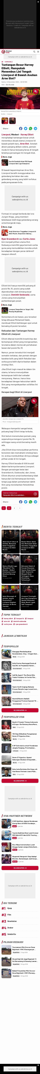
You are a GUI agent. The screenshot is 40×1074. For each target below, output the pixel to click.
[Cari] (34, 51)
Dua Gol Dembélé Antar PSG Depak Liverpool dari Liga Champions (20, 162)
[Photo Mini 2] (12, 121)
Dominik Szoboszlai (20, 294)
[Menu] (38, 51)
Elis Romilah (10, 85)
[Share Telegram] (35, 128)
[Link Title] (6, 654)
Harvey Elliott (27, 134)
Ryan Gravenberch (10, 239)
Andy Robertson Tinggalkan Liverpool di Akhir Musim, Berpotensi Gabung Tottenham (22, 233)
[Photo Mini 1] (5, 121)
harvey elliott (8, 618)
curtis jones (8, 624)
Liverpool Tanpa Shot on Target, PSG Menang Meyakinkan (21, 310)
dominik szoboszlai (19, 621)
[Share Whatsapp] (30, 128)
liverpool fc (20, 618)
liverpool (30, 618)
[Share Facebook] (20, 128)
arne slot (7, 621)
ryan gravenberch (22, 624)
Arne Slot (24, 143)
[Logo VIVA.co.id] (6, 51)
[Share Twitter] (25, 128)
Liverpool (6, 134)
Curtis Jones (29, 239)
